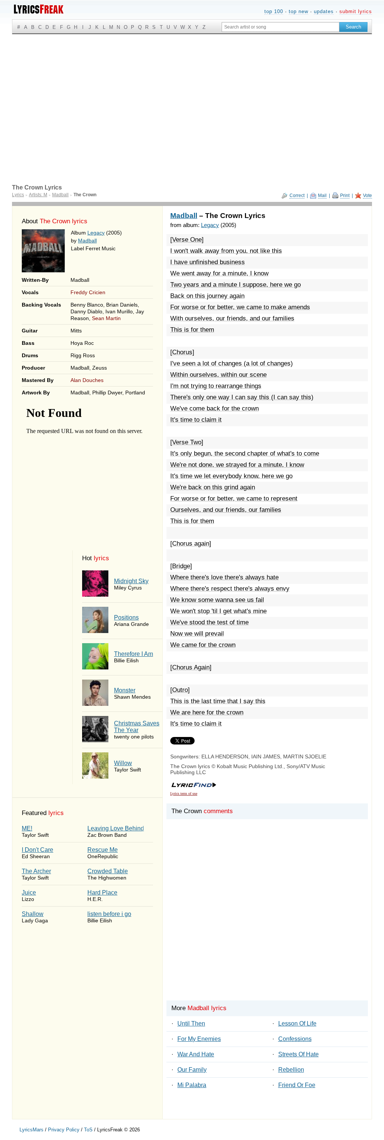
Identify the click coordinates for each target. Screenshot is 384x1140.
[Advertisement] (192, 90)
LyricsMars (32, 1129)
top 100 (273, 11)
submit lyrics (355, 11)
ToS (88, 1129)
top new (298, 11)
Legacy (96, 233)
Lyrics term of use (183, 793)
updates (324, 11)
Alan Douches (87, 380)
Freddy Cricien (87, 292)
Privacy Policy (64, 1129)
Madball (87, 241)
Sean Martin (106, 318)
